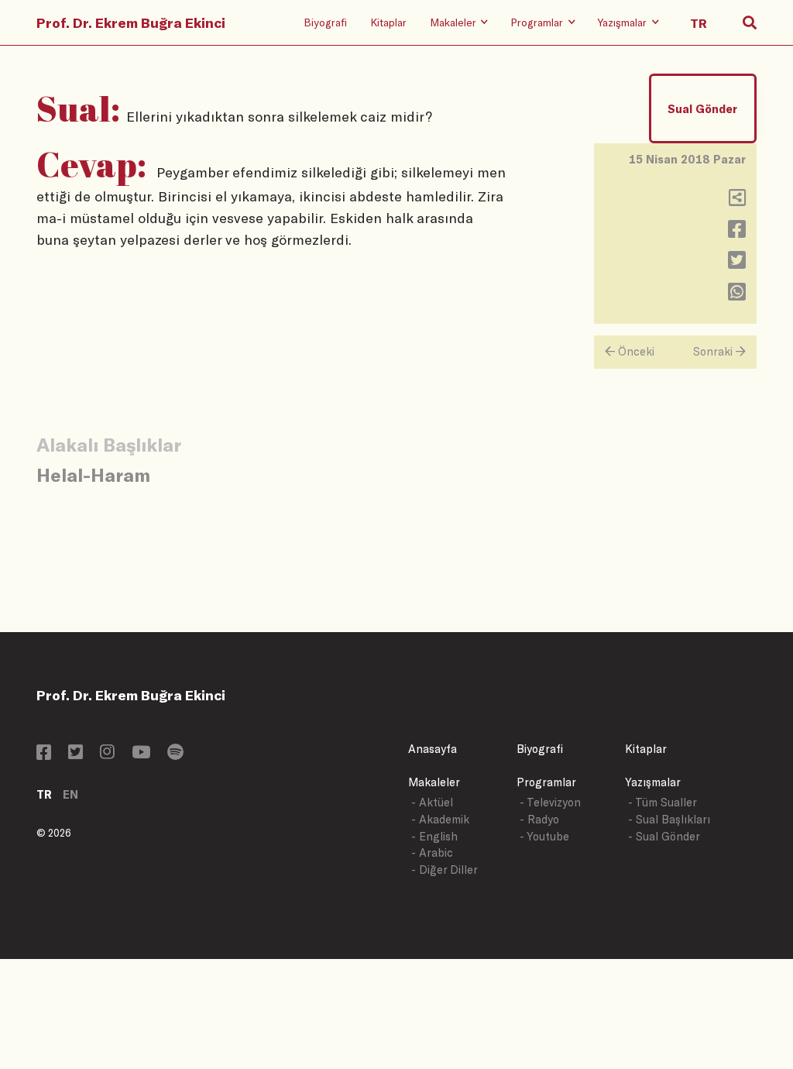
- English (434, 836)
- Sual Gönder (664, 836)
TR (44, 794)
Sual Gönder (702, 108)
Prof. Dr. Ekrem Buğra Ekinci (130, 22)
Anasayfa (432, 748)
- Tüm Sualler (662, 802)
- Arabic (432, 852)
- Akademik (440, 819)
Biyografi (325, 22)
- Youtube (544, 836)
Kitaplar (388, 22)
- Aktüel (432, 802)
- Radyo (539, 819)
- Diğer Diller (444, 869)
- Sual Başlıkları (669, 819)
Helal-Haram (93, 474)
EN (70, 794)
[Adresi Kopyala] (737, 201)
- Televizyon (550, 802)
